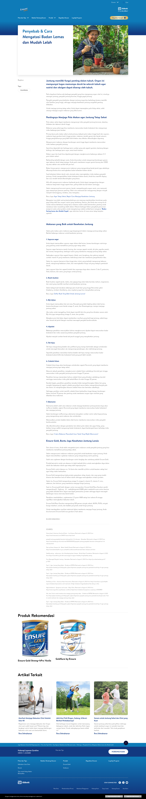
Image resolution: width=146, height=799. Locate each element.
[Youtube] (127, 783)
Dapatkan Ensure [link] (64, 18)
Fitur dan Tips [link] (22, 18)
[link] (29, 745)
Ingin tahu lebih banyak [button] (133, 796)
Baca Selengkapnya (25, 733)
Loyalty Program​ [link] (77, 18)
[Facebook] (120, 783)
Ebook (20, 768)
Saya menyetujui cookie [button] (114, 796)
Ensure (113, 2)
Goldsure (66, 768)
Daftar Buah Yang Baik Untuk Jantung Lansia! (69, 294)
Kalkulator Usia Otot (24, 764)
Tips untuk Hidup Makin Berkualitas (25, 772)
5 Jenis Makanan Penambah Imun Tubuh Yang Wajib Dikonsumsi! (76, 434)
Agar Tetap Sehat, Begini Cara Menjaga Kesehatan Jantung (74, 196)
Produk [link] (51, 18)
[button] (123, 3)
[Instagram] (123, 783)
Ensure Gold (66, 764)
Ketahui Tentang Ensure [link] (39, 18)
